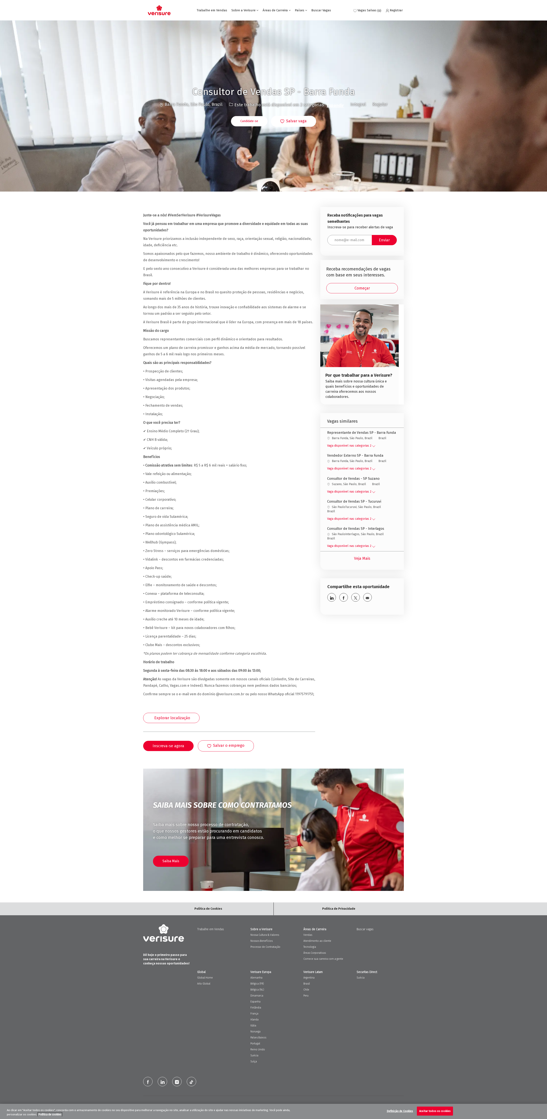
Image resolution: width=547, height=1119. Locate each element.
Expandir (335, 105)
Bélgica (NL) (257, 989)
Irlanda (254, 1019)
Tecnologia (309, 946)
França (254, 1013)
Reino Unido (257, 1049)
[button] (249, 121)
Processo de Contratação (265, 946)
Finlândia (255, 1007)
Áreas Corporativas (314, 952)
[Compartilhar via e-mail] (367, 597)
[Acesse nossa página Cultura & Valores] (359, 354)
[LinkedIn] (162, 1081)
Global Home (205, 977)
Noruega (255, 1031)
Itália (253, 1025)
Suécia (254, 1055)
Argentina (309, 977)
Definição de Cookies (400, 1111)
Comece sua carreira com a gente (323, 958)
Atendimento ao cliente (317, 940)
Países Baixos (258, 1037)
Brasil (306, 983)
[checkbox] (293, 121)
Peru (306, 995)
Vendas (307, 934)
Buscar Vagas (321, 10)
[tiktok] (191, 1081)
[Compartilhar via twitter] (355, 597)
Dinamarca (256, 995)
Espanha (255, 1001)
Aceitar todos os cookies (435, 1111)
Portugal (255, 1043)
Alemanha (256, 977)
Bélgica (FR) (257, 983)
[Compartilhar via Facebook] (343, 597)
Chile (306, 989)
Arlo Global (203, 983)
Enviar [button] (384, 240)
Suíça (253, 1061)
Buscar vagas (365, 929)
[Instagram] (177, 1081)
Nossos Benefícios (261, 940)
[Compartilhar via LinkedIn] (331, 597)
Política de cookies (50, 1114)
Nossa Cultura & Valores (264, 934)
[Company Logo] (159, 10)
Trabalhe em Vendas (212, 10)
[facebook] (148, 1081)
